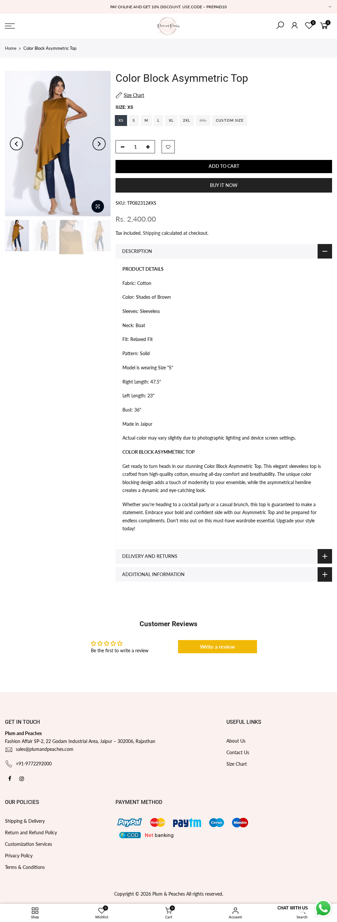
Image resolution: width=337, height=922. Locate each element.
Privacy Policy (19, 855)
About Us (236, 741)
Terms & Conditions (25, 867)
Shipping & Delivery (25, 821)
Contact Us (237, 752)
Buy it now (224, 185)
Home (10, 48)
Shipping (151, 233)
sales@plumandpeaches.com (44, 749)
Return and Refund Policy (31, 832)
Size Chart (236, 764)
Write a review (217, 646)
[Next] (99, 143)
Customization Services (28, 844)
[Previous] (16, 143)
